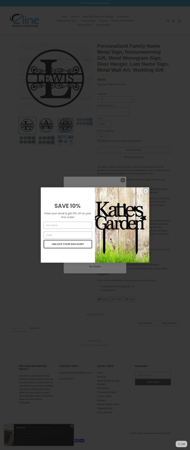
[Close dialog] (145, 190)
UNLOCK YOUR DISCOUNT (68, 244)
